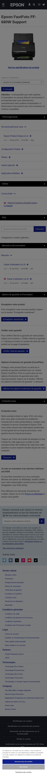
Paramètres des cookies (24, 772)
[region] (23, 761)
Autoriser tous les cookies (23, 761)
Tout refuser (23, 767)
